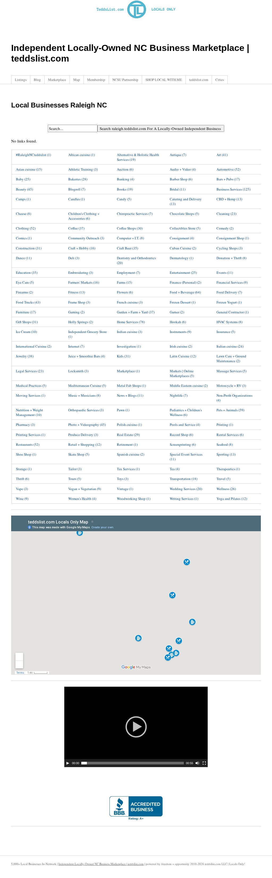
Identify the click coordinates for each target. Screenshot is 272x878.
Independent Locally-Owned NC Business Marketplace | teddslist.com (101, 864)
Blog (37, 79)
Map (76, 79)
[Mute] (197, 763)
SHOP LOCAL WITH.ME (164, 79)
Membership (96, 79)
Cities (219, 79)
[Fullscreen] (204, 763)
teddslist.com (198, 79)
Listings (21, 79)
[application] (136, 727)
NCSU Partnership (125, 79)
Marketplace (57, 79)
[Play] (68, 763)
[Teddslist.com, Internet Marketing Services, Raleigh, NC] (136, 808)
